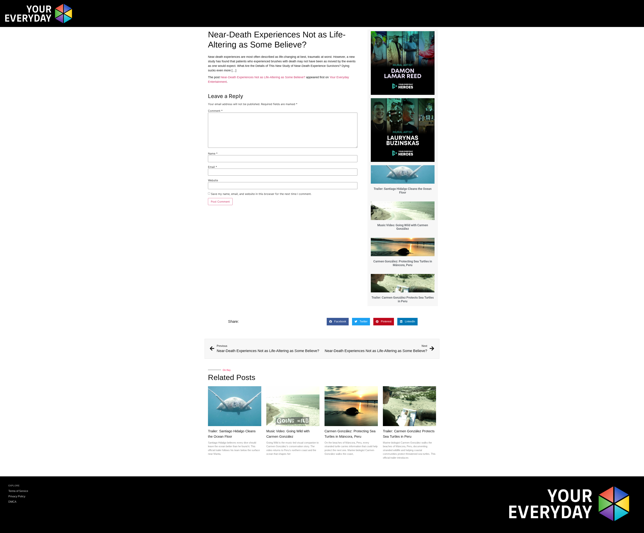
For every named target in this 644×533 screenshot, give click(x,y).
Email (212, 167)
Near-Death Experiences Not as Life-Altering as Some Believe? (263, 77)
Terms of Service (18, 491)
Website (213, 180)
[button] (338, 321)
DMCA (12, 501)
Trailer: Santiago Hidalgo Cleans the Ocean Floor (403, 190)
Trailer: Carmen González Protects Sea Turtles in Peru (402, 299)
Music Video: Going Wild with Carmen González (402, 227)
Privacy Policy (16, 496)
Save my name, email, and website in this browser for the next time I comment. (261, 194)
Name (213, 153)
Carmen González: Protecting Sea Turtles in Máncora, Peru (402, 263)
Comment (215, 110)
